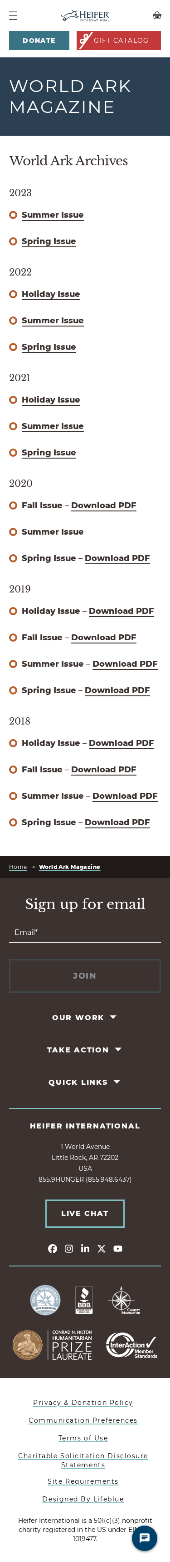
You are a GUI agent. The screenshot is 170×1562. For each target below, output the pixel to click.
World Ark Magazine (70, 866)
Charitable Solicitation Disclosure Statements (83, 1460)
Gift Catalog (121, 40)
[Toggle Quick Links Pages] (117, 1082)
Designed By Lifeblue (83, 1499)
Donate (39, 40)
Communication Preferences (83, 1420)
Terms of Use (83, 1438)
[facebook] (52, 1248)
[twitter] (101, 1248)
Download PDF (103, 505)
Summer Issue (53, 215)
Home (18, 866)
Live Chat (84, 1213)
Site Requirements (83, 1481)
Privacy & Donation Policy (83, 1403)
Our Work (78, 1017)
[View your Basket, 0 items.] (142, 15)
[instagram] (68, 1248)
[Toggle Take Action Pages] (118, 1050)
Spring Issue (49, 241)
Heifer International (85, 1126)
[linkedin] (85, 1248)
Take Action (78, 1050)
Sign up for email (85, 904)
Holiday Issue (51, 294)
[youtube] (117, 1248)
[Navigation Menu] (13, 16)
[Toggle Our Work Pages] (114, 1017)
